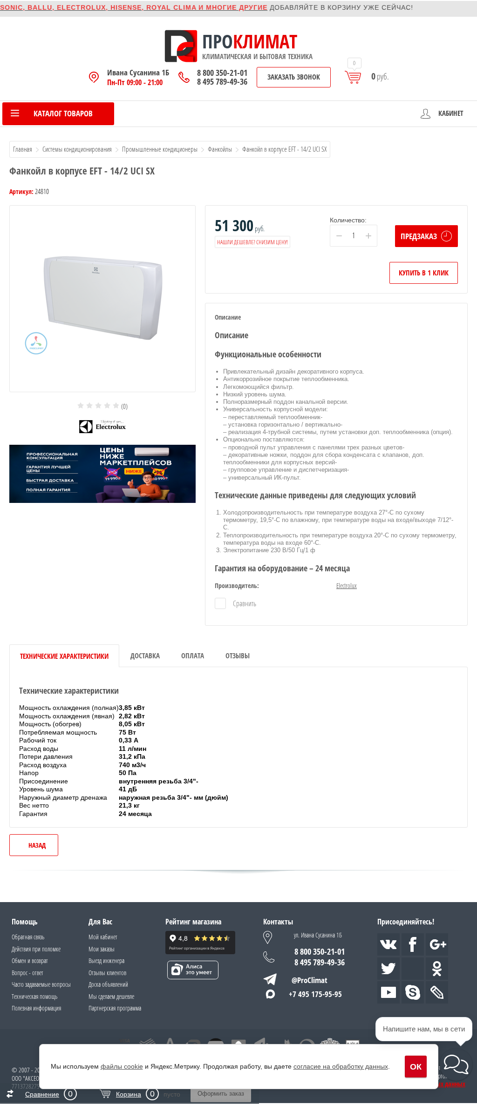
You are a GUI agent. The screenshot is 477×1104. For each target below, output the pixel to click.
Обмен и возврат (30, 960)
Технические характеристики (64, 656)
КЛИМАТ (265, 41)
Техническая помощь (34, 996)
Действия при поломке (36, 948)
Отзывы (237, 655)
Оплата (192, 655)
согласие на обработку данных (340, 1066)
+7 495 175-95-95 (315, 994)
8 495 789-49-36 (222, 81)
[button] (456, 1064)
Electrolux (346, 585)
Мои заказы (102, 948)
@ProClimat (309, 980)
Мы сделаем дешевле (111, 996)
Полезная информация (36, 1008)
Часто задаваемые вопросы (41, 984)
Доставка (145, 655)
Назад (37, 845)
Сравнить (244, 603)
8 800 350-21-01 (222, 72)
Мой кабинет (103, 936)
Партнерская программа (115, 1008)
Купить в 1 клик (424, 272)
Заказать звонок (293, 76)
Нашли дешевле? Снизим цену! (252, 242)
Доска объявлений (108, 984)
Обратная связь (28, 936)
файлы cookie (122, 1066)
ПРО (217, 41)
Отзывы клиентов (107, 972)
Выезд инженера (106, 960)
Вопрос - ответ (27, 972)
